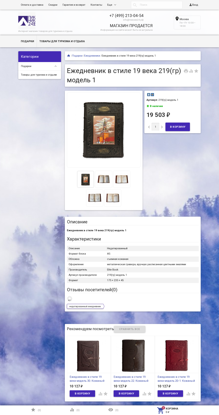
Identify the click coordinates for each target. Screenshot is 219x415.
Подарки (27, 41)
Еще (109, 4)
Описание (77, 221)
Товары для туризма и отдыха (62, 41)
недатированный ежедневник (85, 306)
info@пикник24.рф (133, 19)
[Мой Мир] (152, 94)
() (36, 409)
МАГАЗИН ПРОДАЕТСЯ (131, 25)
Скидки (52, 4)
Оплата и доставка (32, 4)
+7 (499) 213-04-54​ (127, 15)
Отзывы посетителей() (92, 289)
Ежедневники (92, 55)
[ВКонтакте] (148, 94)
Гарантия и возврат (73, 4)
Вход (193, 5)
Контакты (96, 4)
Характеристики (84, 239)
